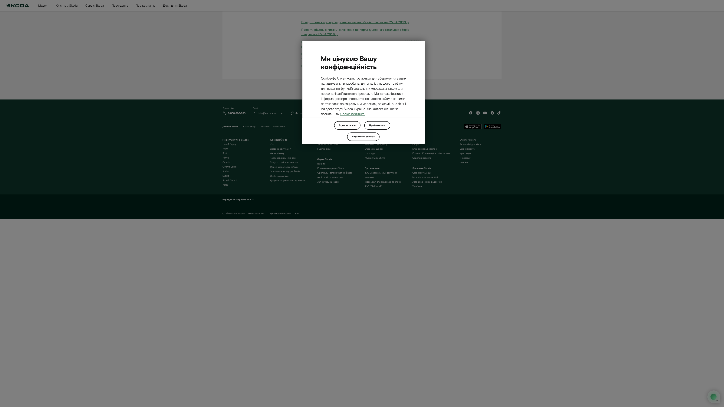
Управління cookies (363, 136)
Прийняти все (377, 125)
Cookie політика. (352, 114)
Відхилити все (347, 125)
